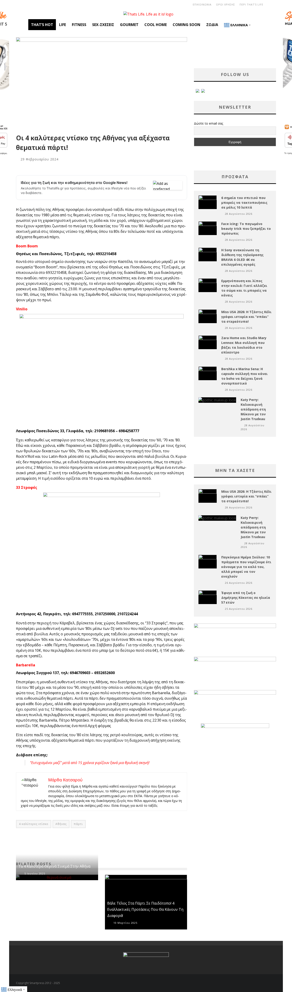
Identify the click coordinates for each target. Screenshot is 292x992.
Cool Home (155, 24)
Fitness (79, 24)
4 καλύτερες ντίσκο (33, 824)
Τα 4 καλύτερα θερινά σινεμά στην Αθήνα (54, 866)
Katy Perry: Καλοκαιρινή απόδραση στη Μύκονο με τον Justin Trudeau (253, 409)
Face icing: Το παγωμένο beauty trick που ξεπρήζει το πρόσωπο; (246, 229)
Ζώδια (212, 24)
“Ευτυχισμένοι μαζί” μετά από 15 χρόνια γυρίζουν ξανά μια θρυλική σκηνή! (89, 762)
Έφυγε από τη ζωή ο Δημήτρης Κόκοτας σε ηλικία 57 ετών (245, 598)
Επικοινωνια (202, 4)
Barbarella (25, 664)
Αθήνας (61, 824)
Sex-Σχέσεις (103, 24)
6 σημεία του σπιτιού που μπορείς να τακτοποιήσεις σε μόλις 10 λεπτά (244, 202)
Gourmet (129, 24)
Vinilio (21, 308)
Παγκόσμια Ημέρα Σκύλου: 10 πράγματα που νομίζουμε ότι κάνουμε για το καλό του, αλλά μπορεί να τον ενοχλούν (246, 566)
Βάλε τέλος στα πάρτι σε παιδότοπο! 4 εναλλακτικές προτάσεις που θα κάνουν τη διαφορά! (145, 909)
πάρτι (78, 824)
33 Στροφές (26, 487)
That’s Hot (42, 24)
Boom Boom (27, 246)
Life (62, 24)
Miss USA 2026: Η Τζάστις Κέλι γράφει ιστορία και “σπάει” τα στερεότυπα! (246, 317)
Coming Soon (186, 24)
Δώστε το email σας (208, 123)
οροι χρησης (225, 4)
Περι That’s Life (251, 4)
